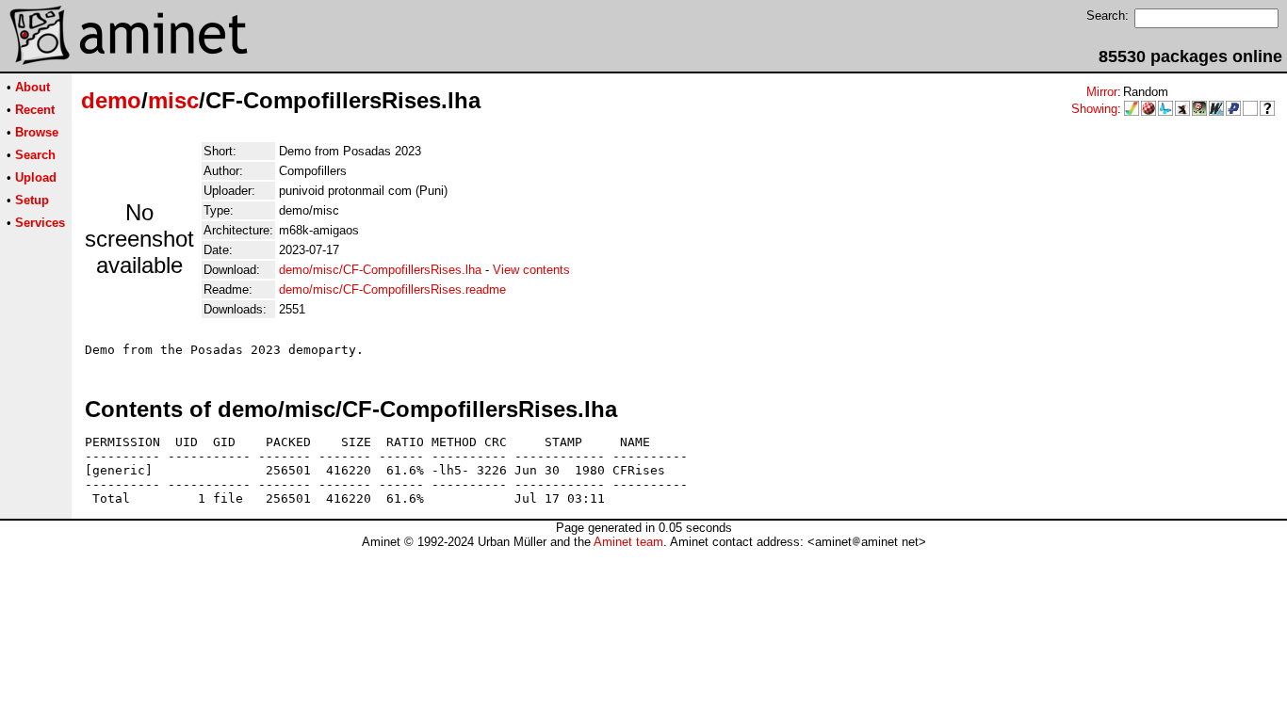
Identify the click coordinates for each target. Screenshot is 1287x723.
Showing (1094, 109)
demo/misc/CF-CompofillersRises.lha (380, 270)
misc (173, 100)
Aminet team (628, 542)
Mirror (1101, 92)
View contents (531, 270)
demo (111, 100)
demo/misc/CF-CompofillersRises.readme (392, 289)
